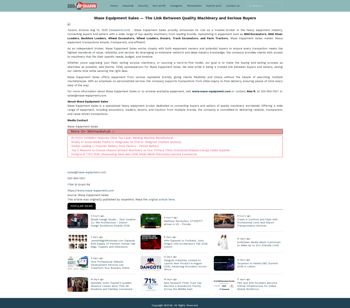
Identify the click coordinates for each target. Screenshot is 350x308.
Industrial (128, 5)
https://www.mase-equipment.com (90, 190)
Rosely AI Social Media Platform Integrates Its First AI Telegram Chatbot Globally (126, 142)
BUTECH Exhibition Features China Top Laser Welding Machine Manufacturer (122, 138)
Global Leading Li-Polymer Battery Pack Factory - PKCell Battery (115, 146)
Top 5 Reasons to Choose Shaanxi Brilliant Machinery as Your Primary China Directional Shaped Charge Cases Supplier (150, 150)
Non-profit (159, 5)
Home (114, 5)
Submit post (213, 5)
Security (143, 5)
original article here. (161, 199)
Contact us (233, 5)
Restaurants (194, 5)
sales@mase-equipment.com (86, 172)
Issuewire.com (119, 30)
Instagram (176, 5)
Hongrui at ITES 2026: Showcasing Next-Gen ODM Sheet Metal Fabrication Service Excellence (134, 154)
